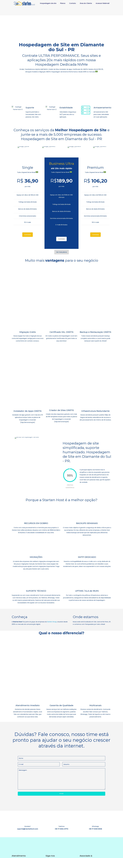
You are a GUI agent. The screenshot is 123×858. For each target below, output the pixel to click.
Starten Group (52, 622)
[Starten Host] (24, 3)
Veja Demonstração (27, 422)
